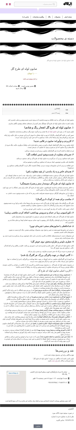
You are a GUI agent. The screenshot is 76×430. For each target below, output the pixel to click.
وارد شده (54, 361)
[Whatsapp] (43, 393)
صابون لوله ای (66, 60)
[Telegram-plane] (54, 393)
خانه (72, 60)
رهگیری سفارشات (38, 17)
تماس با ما (25, 17)
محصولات (57, 17)
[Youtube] (32, 393)
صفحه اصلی (68, 17)
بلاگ (49, 17)
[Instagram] (65, 393)
